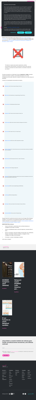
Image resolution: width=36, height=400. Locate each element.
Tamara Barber (7, 104)
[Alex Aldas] (3, 176)
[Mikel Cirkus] (3, 95)
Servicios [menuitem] (4, 370)
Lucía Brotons (6, 246)
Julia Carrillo (7, 131)
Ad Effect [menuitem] (10, 379)
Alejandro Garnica (7, 140)
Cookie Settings (13, 32)
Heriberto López (7, 122)
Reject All (28, 32)
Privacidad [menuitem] (29, 374)
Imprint (18, 27)
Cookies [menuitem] (29, 376)
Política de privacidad (14, 351)
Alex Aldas (6, 176)
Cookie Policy (14, 27)
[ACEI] (18, 53)
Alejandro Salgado (7, 149)
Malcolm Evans (7, 158)
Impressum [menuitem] (29, 378)
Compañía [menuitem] (24, 370)
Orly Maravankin (7, 167)
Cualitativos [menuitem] (4, 373)
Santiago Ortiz (7, 113)
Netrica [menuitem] (10, 377)
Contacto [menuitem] (23, 379)
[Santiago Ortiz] (3, 113)
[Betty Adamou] (3, 86)
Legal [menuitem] (29, 370)
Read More (4, 288)
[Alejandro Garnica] (3, 140)
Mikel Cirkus (7, 95)
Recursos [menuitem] (17, 370)
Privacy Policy (9, 27)
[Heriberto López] (3, 122)
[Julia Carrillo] (3, 131)
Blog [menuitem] (16, 374)
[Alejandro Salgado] (3, 149)
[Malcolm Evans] (3, 158)
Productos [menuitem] (11, 370)
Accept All (20, 32)
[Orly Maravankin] (3, 167)
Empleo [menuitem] (23, 377)
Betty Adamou (7, 86)
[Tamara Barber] (3, 104)
